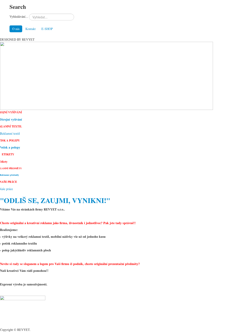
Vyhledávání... (19, 16)
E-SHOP (47, 29)
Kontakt (30, 29)
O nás (15, 29)
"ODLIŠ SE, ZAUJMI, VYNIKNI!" (55, 200)
